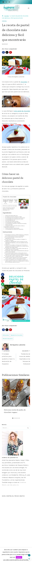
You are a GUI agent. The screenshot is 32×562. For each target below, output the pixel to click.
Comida (4, 21)
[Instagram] (9, 2)
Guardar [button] (22, 208)
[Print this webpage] (2, 287)
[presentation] (16, 393)
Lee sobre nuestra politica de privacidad (16, 560)
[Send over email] (2, 284)
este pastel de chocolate (22, 111)
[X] (6, 2)
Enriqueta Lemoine (17, 345)
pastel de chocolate (16, 335)
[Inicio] (2, 16)
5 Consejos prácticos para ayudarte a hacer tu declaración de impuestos (8, 357)
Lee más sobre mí (12, 485)
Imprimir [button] (26, 208)
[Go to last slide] (4, 398)
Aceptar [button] (19, 557)
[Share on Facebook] (3, 52)
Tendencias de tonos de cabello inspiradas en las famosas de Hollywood (24, 357)
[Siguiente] (27, 398)
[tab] (12, 418)
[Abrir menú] (28, 8)
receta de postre (8, 338)
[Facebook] (3, 2)
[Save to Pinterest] (10, 52)
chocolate (24, 82)
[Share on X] (6, 52)
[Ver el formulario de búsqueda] (29, 2)
